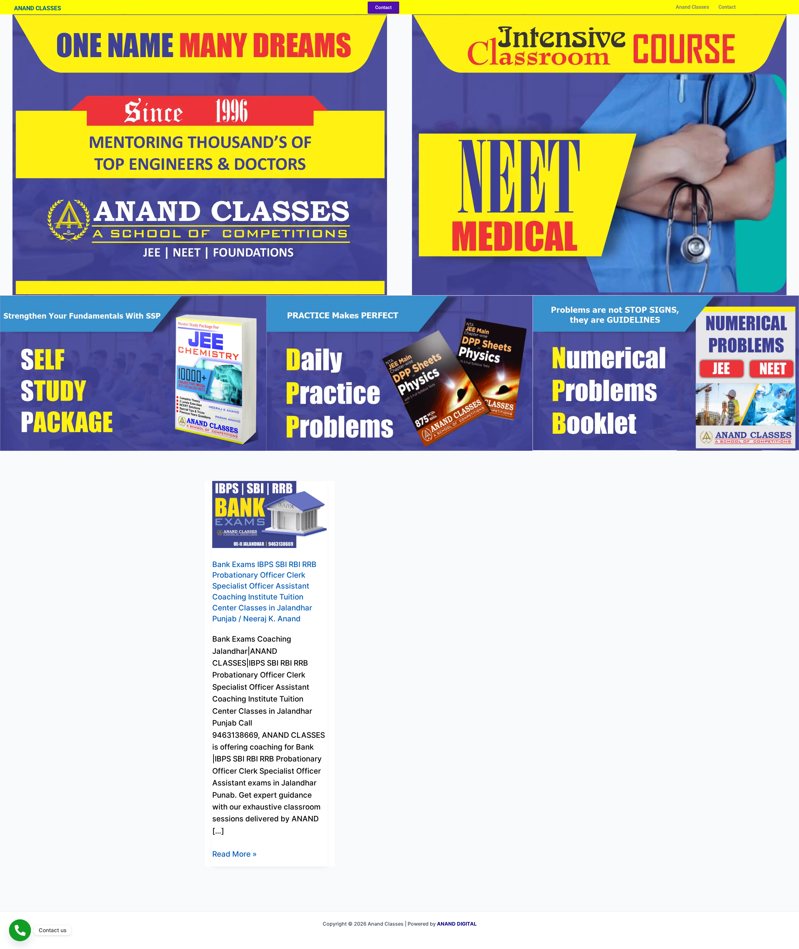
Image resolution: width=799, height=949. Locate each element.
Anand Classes (692, 7)
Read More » (234, 853)
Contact (727, 7)
